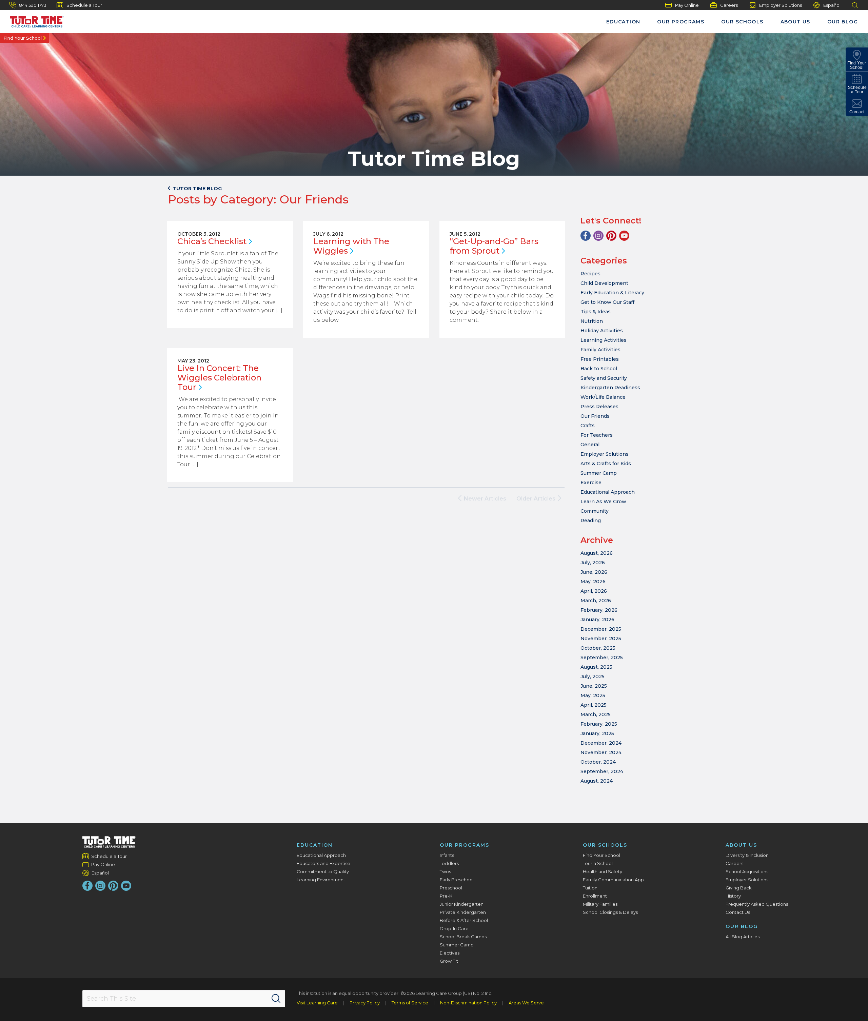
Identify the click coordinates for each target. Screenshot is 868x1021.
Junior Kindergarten (462, 904)
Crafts (587, 426)
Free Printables (599, 359)
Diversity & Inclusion (747, 855)
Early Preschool (457, 879)
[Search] (276, 998)
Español (832, 5)
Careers (729, 5)
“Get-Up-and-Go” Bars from (494, 246)
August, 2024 (596, 781)
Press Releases (599, 407)
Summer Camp (598, 473)
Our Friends (595, 416)
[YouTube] (624, 236)
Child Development (604, 283)
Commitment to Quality (323, 871)
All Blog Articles (743, 936)
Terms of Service (410, 1002)
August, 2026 (596, 553)
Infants (447, 855)
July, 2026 (592, 562)
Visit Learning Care (317, 1002)
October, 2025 (597, 648)
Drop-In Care (454, 928)
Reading (590, 520)
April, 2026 (593, 591)
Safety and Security (603, 378)
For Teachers (596, 435)
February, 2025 (598, 724)
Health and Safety (602, 871)
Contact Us (738, 912)
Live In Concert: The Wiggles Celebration (219, 377)
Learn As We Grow (603, 501)
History (733, 896)
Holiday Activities (601, 331)
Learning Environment (321, 879)
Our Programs (680, 22)
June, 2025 (593, 686)
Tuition (590, 887)
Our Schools (742, 22)
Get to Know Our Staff (607, 302)
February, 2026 (598, 610)
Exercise (590, 482)
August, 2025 (596, 667)
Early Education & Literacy (612, 293)
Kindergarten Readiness (610, 388)
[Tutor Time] (33, 20)
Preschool (451, 887)
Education (623, 22)
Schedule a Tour (84, 5)
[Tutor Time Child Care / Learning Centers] (109, 842)
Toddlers (449, 863)
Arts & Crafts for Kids (605, 463)
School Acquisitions (747, 871)
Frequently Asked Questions (757, 904)
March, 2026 (595, 600)
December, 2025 (600, 629)
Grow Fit (449, 961)
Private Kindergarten (463, 912)
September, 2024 (601, 771)
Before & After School (464, 920)
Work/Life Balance (603, 397)
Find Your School (22, 38)
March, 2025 (595, 714)
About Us (795, 22)
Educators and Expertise (323, 863)
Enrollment (595, 896)
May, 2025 (592, 695)
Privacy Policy (365, 1002)
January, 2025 (597, 733)
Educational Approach (607, 492)
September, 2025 (601, 657)
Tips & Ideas (595, 312)
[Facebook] (585, 236)
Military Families (600, 904)
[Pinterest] (611, 236)
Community (594, 511)
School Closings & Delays (610, 912)
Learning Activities (603, 340)
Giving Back (739, 887)
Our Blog (842, 22)
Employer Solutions (780, 5)
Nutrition (591, 321)
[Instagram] (598, 236)
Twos (445, 871)
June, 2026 (593, 572)
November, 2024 (601, 752)
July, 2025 (592, 676)
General (589, 444)
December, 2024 (601, 743)
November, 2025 (600, 638)
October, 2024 (598, 762)
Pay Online (687, 5)
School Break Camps (463, 936)
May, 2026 (593, 581)
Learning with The (351, 246)
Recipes (590, 274)
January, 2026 (597, 619)
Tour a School (598, 863)
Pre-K (446, 896)
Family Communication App (613, 879)
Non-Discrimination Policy (468, 1002)
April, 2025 (593, 705)
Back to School (598, 369)
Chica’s (211, 241)
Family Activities (600, 350)
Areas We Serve (526, 1002)
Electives (449, 953)
